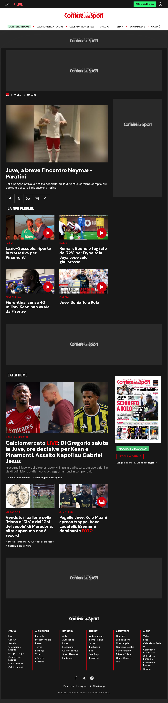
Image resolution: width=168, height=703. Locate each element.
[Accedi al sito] (160, 4)
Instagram (81, 686)
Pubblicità (94, 646)
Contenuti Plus (19, 26)
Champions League (14, 648)
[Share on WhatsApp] (27, 198)
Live (19, 4)
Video (17, 95)
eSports (39, 658)
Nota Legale (122, 643)
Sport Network (70, 654)
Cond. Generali (124, 658)
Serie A (12, 639)
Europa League (16, 653)
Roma (63, 243)
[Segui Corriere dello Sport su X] (84, 678)
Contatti (120, 635)
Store (92, 643)
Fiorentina (13, 297)
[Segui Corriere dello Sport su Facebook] (76, 678)
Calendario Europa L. (149, 657)
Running (39, 650)
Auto (65, 635)
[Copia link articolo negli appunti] (45, 198)
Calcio (104, 26)
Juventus (66, 512)
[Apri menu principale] (7, 4)
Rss (91, 650)
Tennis (119, 26)
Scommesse (137, 26)
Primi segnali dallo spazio (48, 477)
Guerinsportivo (70, 650)
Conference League (14, 658)
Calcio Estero (15, 663)
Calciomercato (17, 437)
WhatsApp (99, 686)
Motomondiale (43, 639)
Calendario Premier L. (149, 664)
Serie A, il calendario (19, 477)
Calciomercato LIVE (49, 26)
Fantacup (67, 658)
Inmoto (66, 643)
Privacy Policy (123, 654)
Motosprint (68, 646)
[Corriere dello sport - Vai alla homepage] (83, 15)
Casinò (156, 26)
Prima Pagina (96, 639)
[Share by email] (36, 198)
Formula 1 (40, 635)
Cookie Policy (123, 650)
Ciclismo (39, 661)
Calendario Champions (149, 651)
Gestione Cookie (125, 646)
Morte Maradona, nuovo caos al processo (31, 541)
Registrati (94, 658)
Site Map (94, 654)
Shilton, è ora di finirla (20, 545)
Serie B (12, 643)
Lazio (9, 243)
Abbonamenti (96, 635)
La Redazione (123, 639)
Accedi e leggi (145, 462)
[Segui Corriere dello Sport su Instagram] (92, 678)
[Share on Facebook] (10, 198)
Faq (118, 661)
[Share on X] (19, 198)
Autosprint (68, 639)
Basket (38, 643)
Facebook (68, 686)
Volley (38, 654)
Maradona (13, 512)
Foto (145, 639)
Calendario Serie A (81, 26)
